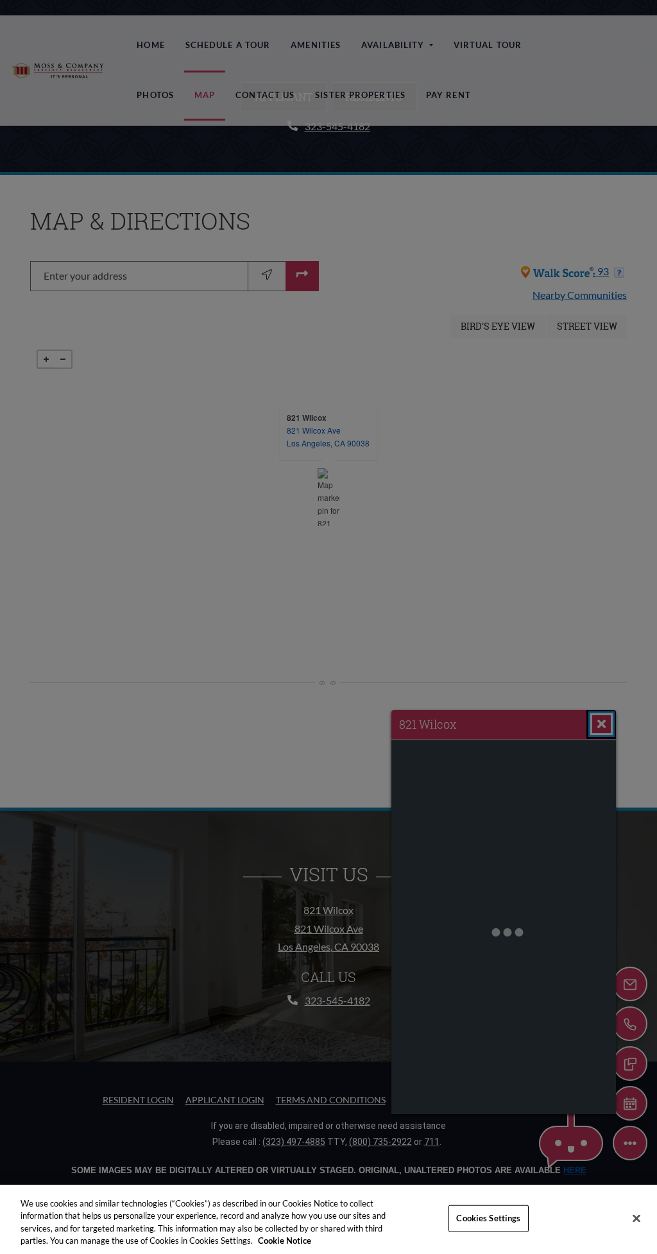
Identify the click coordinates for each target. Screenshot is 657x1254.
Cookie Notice (284, 1240)
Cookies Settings (488, 1218)
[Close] (636, 1218)
